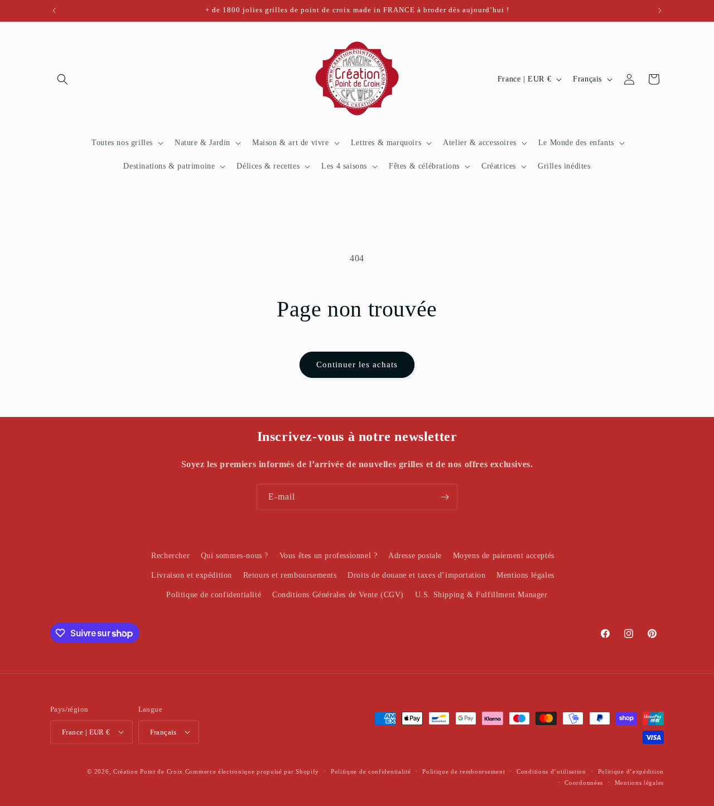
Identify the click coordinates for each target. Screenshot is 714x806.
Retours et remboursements (290, 575)
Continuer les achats (357, 364)
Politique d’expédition (631, 770)
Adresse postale (415, 555)
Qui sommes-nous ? (234, 555)
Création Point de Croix (148, 770)
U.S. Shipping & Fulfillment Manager (481, 595)
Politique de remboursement (463, 770)
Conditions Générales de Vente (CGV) (338, 595)
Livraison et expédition (191, 575)
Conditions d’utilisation (551, 770)
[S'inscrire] (444, 497)
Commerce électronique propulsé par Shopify (252, 770)
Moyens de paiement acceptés (503, 555)
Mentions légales (525, 575)
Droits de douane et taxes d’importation (416, 575)
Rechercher (170, 555)
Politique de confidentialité (213, 595)
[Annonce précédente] (54, 10)
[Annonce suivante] (660, 10)
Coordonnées (584, 782)
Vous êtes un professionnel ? (328, 555)
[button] (62, 79)
